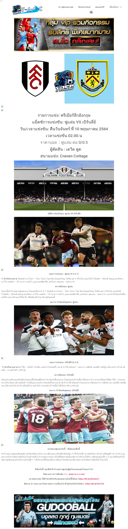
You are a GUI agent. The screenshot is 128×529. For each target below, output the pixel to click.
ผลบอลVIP (99, 7)
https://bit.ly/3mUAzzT (88, 479)
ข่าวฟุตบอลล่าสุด (65, 7)
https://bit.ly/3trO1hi (94, 484)
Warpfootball (84, 7)
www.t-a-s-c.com (77, 474)
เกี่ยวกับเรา (114, 7)
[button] (91, 12)
